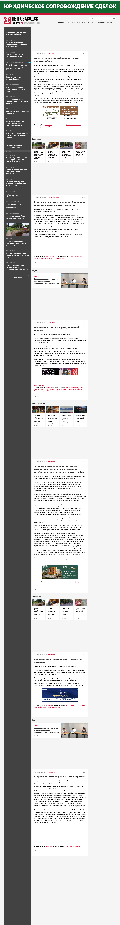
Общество (81, 22)
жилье (36, 123)
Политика (61, 22)
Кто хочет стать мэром (73, 847)
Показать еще (17, 277)
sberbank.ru (48, 562)
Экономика (71, 22)
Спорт (109, 22)
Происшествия (100, 22)
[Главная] (7, 23)
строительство (39, 385)
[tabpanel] (38, 152)
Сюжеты (90, 22)
